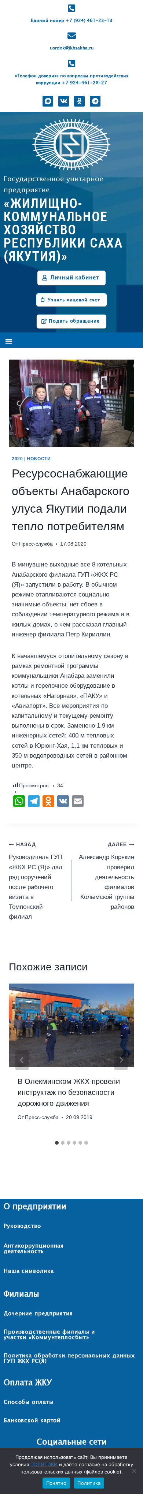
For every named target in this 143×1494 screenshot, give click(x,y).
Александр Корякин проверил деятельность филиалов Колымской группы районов (106, 876)
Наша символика (29, 1271)
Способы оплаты (29, 1402)
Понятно (56, 1483)
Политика (88, 1483)
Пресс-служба (36, 544)
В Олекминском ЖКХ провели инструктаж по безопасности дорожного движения (69, 1092)
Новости (39, 458)
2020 (17, 458)
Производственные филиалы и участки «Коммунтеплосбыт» (49, 1335)
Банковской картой (32, 1420)
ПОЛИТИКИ (44, 1464)
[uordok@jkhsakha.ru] (71, 35)
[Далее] (121, 1060)
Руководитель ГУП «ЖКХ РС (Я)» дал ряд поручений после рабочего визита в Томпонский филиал (35, 881)
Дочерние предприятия (38, 1313)
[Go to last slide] (22, 1060)
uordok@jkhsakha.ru (72, 48)
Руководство (22, 1226)
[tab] (57, 1143)
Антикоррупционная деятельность (34, 1249)
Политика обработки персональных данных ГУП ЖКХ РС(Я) (69, 1358)
